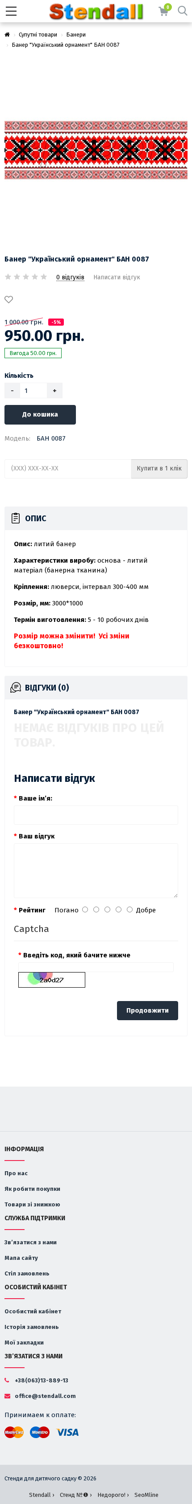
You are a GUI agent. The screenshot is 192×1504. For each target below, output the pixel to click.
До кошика (40, 414)
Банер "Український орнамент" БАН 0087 (66, 44)
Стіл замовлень (27, 1273)
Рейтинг (32, 910)
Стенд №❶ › (76, 1495)
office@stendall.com (44, 1396)
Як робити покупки (32, 1188)
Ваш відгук (36, 836)
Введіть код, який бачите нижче (76, 955)
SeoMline (146, 1495)
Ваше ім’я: (35, 798)
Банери (76, 34)
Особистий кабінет (32, 1311)
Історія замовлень (31, 1327)
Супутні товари (38, 34)
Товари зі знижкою (32, 1204)
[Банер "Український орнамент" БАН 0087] (96, 150)
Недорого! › (113, 1495)
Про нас (16, 1173)
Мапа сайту (21, 1258)
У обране (10, 300)
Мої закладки (24, 1342)
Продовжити (147, 1010)
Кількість (18, 376)
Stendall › (41, 1495)
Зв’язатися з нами (30, 1242)
